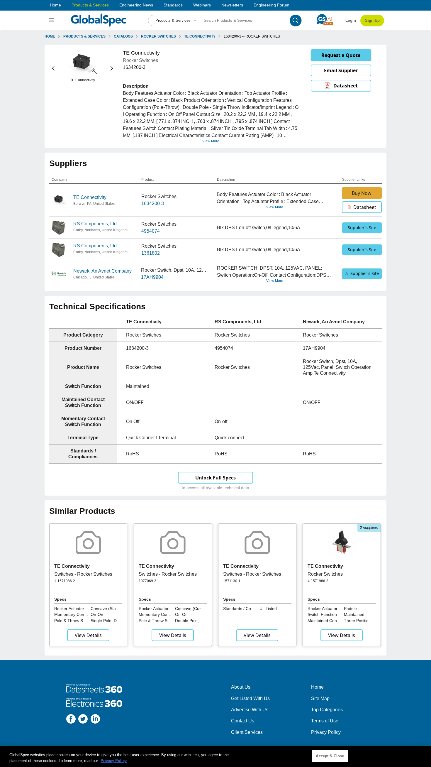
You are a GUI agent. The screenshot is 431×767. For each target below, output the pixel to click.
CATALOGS (123, 36)
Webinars (202, 5)
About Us (240, 687)
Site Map (320, 698)
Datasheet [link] (345, 85)
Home (55, 5)
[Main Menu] (52, 20)
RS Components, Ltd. (95, 223)
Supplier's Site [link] (362, 227)
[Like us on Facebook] (71, 720)
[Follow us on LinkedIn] (95, 720)
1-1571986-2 (64, 581)
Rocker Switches (325, 574)
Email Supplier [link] (341, 70)
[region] (215, 756)
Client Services (247, 732)
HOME (50, 36)
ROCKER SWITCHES (158, 36)
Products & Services (90, 5)
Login (350, 20)
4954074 (150, 231)
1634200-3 (152, 203)
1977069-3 (147, 581)
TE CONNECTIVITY (200, 36)
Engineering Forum (271, 5)
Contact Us (242, 720)
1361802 (150, 253)
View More (210, 141)
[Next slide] (112, 68)
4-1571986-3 (318, 581)
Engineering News (136, 5)
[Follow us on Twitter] (83, 720)
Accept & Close (330, 756)
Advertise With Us (249, 709)
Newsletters (232, 5)
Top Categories (327, 709)
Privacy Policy (326, 732)
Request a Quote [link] (340, 55)
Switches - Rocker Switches (83, 574)
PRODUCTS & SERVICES (84, 36)
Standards (173, 5)
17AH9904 (152, 277)
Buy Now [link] (361, 193)
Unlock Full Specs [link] (215, 477)
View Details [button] (88, 635)
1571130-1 (231, 581)
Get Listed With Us (250, 698)
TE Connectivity (89, 197)
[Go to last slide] (53, 68)
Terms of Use (324, 720)
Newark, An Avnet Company (102, 270)
